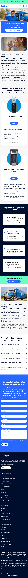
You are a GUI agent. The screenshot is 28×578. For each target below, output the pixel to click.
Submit (4, 444)
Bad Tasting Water (5, 532)
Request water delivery (14, 30)
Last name (4, 404)
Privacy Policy (22, 440)
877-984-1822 (7, 544)
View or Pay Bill (4, 476)
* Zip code (4, 414)
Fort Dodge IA (23, 554)
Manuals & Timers (5, 486)
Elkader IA (9, 554)
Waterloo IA (4, 557)
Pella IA (10, 555)
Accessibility (16, 575)
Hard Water (3, 527)
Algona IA (14, 552)
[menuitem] (24, 6)
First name (4, 398)
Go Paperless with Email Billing (8, 478)
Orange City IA (4, 555)
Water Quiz (3, 503)
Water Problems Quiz (6, 497)
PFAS (2, 522)
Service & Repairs (5, 481)
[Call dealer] (21, 6)
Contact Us (6, 541)
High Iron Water (4, 535)
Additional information (6, 429)
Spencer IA (15, 555)
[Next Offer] (26, 2)
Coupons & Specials (5, 513)
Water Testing (4, 495)
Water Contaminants (6, 519)
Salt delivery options (14, 281)
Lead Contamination (6, 524)
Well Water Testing (5, 500)
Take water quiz (6, 468)
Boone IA (19, 552)
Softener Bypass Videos (6, 484)
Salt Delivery (4, 508)
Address (3, 409)
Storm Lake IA (21, 555)
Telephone (4, 419)
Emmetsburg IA (15, 554)
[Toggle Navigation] (26, 6)
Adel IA (9, 552)
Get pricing (14, 123)
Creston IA (24, 552)
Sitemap (10, 575)
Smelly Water (4, 530)
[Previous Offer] (1, 2)
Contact (3, 489)
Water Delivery (4, 505)
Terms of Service (4, 441)
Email (3, 424)
